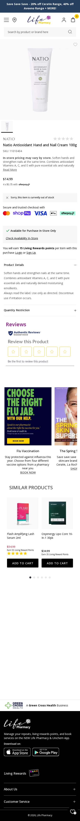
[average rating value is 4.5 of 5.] (52, 554)
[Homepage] (39, 20)
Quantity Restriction (17, 310)
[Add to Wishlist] (75, 44)
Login (18, 252)
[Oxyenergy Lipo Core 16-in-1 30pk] (57, 513)
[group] (22, 532)
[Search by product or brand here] (70, 32)
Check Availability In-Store (22, 238)
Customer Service (17, 801)
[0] (73, 20)
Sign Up (31, 252)
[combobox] (40, 32)
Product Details (14, 265)
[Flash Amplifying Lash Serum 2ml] (22, 513)
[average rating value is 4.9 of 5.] (17, 554)
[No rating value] (63, 139)
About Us (10, 789)
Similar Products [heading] (31, 487)
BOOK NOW (28, 472)
